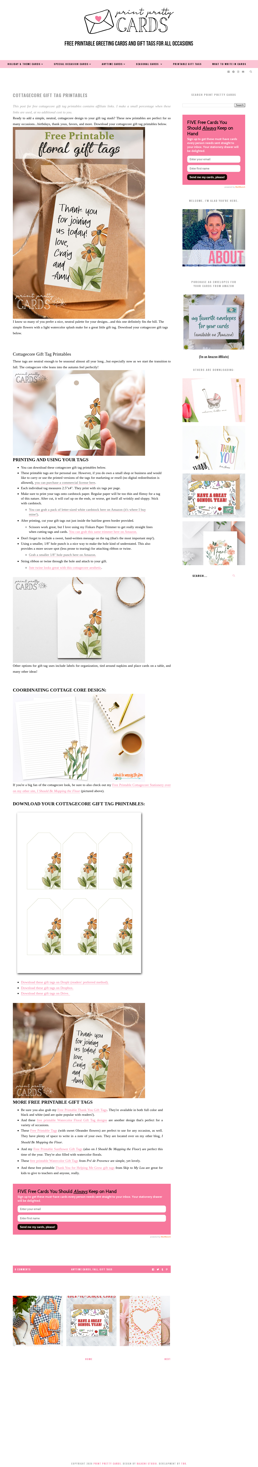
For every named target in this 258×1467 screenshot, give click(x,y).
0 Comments (23, 1269)
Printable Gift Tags (187, 64)
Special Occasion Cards (71, 64)
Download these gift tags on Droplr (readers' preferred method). (65, 982)
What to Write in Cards (229, 64)
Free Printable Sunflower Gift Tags (57, 1149)
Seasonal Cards (148, 64)
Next (168, 1359)
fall (95, 1269)
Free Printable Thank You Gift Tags (82, 1110)
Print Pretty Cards (107, 1463)
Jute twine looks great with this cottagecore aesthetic (65, 567)
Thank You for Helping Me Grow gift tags (85, 1168)
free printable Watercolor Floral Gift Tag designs (72, 1120)
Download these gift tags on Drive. (45, 993)
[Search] (234, 575)
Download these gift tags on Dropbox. (47, 988)
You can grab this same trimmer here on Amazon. (103, 532)
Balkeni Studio (147, 1463)
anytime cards (81, 1269)
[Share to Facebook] (153, 1269)
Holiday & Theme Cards (24, 64)
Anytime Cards (112, 64)
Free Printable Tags (43, 1130)
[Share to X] (158, 1269)
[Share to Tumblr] (162, 1269)
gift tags (106, 1269)
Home (88, 1359)
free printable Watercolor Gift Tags (54, 1161)
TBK (183, 1463)
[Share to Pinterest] (167, 1269)
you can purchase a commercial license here (65, 482)
